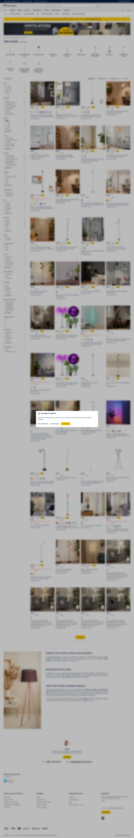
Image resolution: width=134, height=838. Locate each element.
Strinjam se (65, 424)
